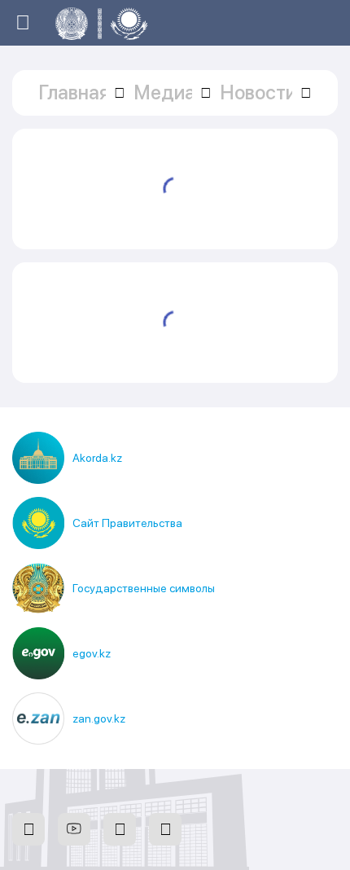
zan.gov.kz (98, 718)
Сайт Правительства (127, 522)
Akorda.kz (97, 457)
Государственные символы (143, 588)
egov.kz (91, 653)
